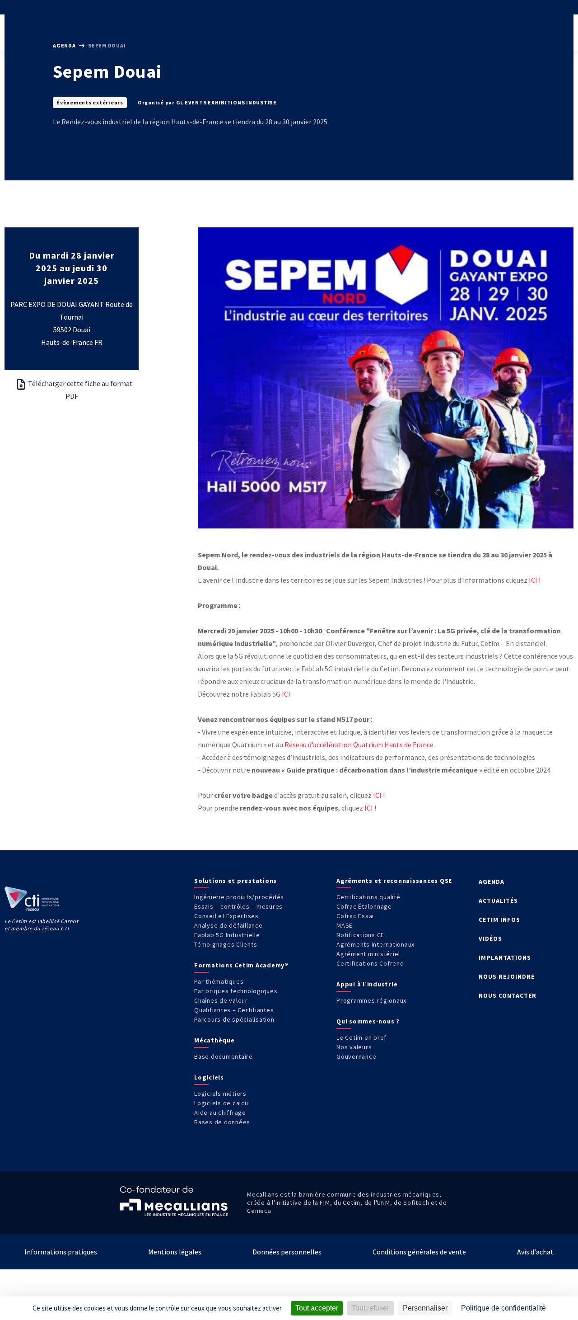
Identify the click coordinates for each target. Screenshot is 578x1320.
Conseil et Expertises (226, 916)
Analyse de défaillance (228, 925)
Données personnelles (287, 1251)
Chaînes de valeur (221, 1000)
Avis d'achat (535, 1251)
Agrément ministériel (368, 954)
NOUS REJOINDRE (507, 976)
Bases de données (222, 1122)
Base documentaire (223, 1056)
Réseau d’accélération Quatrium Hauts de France (359, 744)
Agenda (65, 45)
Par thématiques (218, 981)
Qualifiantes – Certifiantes (234, 1010)
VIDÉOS (490, 938)
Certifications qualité (368, 897)
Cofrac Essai (355, 916)
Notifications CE (360, 935)
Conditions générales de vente (419, 1251)
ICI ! (535, 580)
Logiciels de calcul (222, 1103)
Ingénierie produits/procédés (239, 897)
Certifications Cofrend (370, 963)
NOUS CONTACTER (507, 995)
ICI (286, 693)
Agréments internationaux (375, 944)
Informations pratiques (60, 1251)
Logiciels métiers (220, 1093)
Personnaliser (425, 1308)
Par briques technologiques (236, 991)
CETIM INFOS (499, 919)
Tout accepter (316, 1308)
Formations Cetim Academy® (241, 965)
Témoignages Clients (225, 944)
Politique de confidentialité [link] (503, 1308)
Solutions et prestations (235, 881)
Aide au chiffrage (220, 1112)
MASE (344, 925)
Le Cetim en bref (361, 1037)
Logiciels (209, 1077)
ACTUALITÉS (498, 900)
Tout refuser (370, 1308)
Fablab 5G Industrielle (227, 935)
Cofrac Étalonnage (364, 906)
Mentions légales (174, 1251)
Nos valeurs (354, 1047)
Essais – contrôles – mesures (238, 906)
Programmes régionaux (371, 1000)
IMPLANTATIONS (505, 957)
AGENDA (491, 881)
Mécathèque (214, 1040)
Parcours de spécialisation (234, 1019)
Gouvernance (356, 1056)
